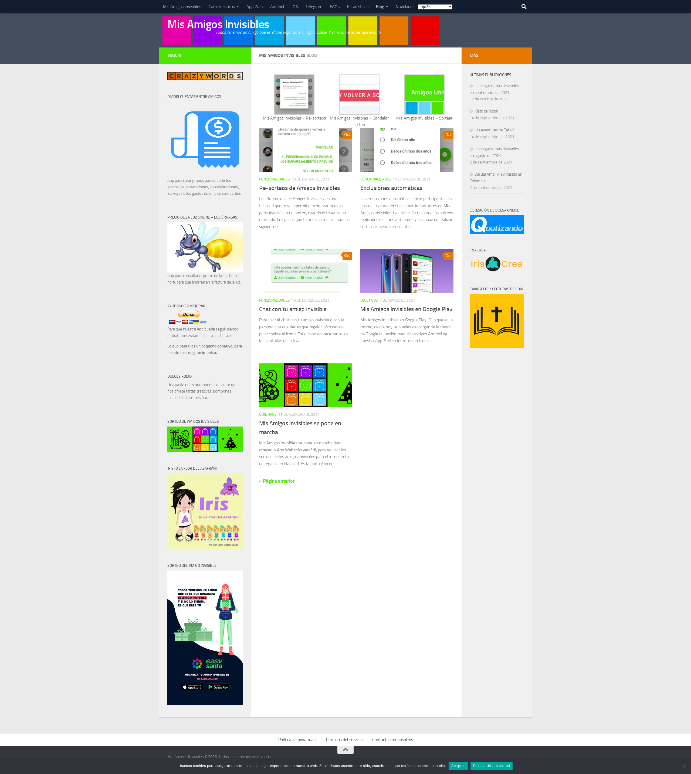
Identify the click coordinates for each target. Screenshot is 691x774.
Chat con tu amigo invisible (293, 309)
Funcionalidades (274, 179)
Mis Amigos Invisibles (182, 6)
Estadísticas (357, 6)
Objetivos (369, 300)
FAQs (335, 6)
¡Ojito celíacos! (486, 111)
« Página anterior (277, 481)
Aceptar (458, 765)
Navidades (405, 6)
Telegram (314, 6)
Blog (380, 6)
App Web (254, 6)
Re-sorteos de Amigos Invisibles (299, 188)
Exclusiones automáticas (391, 188)
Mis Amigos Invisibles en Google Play (406, 309)
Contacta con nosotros (392, 739)
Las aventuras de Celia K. (495, 130)
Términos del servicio (344, 739)
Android (277, 6)
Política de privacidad (297, 739)
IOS (295, 6)
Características (222, 6)
